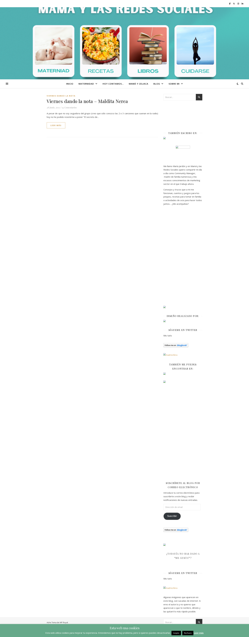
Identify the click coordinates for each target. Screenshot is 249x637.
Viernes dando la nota (61, 96)
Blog (156, 83)
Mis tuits (167, 335)
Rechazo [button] (188, 633)
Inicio (69, 83)
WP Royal (64, 622)
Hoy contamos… (113, 83)
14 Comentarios (69, 107)
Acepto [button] (176, 633)
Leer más (199, 632)
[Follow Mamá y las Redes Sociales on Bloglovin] (182, 345)
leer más (56, 125)
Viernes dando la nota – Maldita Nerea (87, 101)
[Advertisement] (182, 256)
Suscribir (172, 516)
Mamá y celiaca (138, 83)
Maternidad (86, 83)
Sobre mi (174, 83)
